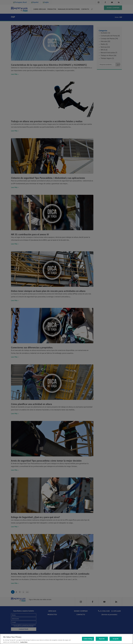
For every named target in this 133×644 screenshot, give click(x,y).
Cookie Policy (23, 642)
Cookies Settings (87, 639)
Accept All (115, 639)
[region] (66, 639)
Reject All (101, 639)
